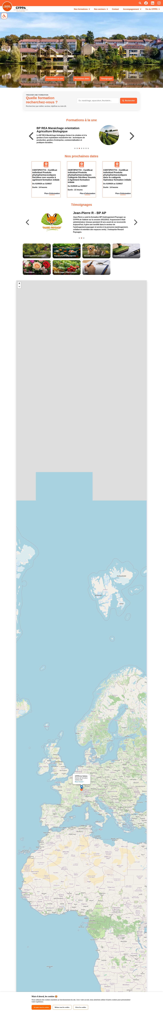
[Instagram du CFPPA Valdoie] (159, 3)
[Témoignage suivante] (135, 222)
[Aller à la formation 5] (83, 148)
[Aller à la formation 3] (79, 148)
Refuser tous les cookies (62, 1007)
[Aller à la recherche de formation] (140, 3)
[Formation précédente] (31, 135)
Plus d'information (52, 193)
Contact (115, 9)
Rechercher (130, 101)
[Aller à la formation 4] (81, 148)
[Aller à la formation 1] (74, 148)
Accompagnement (132, 9)
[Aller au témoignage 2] (81, 238)
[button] (81, 787)
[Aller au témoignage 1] (79, 238)
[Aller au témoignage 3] (83, 238)
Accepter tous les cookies (41, 1007)
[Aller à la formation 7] (88, 148)
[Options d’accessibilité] (4, 16)
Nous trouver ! (79, 782)
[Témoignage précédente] (28, 222)
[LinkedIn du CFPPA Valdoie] (152, 3)
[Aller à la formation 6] (85, 148)
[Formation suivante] (131, 135)
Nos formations (82, 9)
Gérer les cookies (80, 1007)
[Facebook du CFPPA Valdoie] (146, 3)
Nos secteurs (101, 9)
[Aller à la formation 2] (77, 148)
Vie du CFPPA (152, 9)
